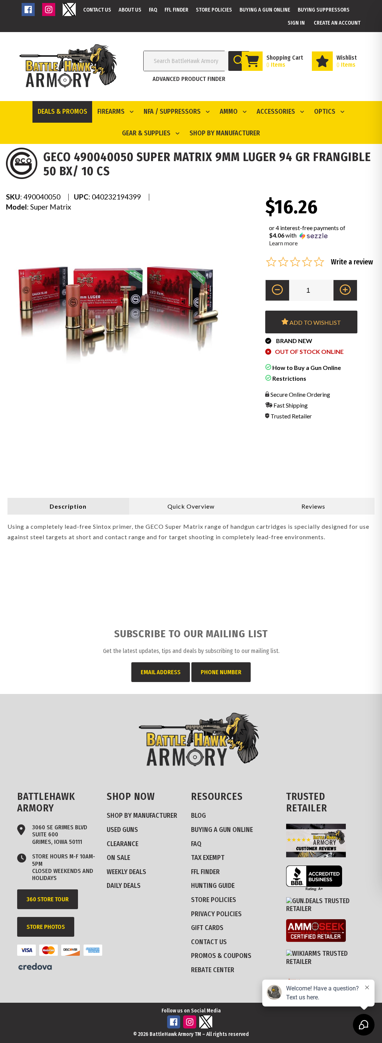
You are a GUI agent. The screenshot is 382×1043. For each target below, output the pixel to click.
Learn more (283, 242)
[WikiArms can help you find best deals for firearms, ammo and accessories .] (328, 961)
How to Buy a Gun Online (306, 367)
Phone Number (221, 672)
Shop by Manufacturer (225, 133)
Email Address (161, 672)
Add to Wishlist (314, 322)
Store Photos (45, 926)
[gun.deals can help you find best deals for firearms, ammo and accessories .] (328, 908)
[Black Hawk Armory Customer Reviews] (318, 855)
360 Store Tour (47, 899)
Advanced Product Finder (189, 78)
